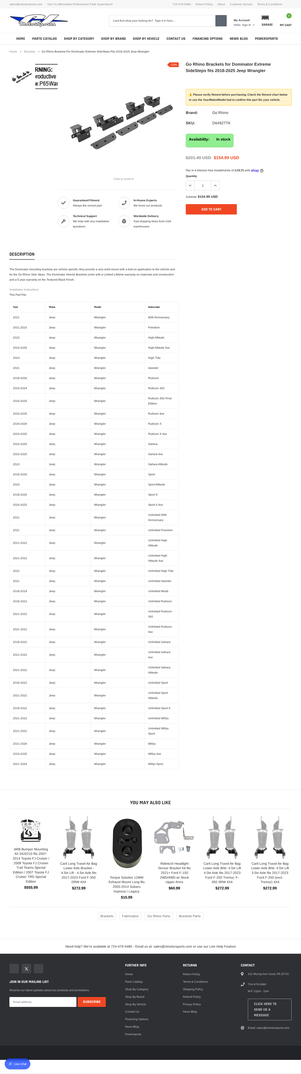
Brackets (29, 51)
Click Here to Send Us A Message (265, 1009)
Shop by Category (79, 38)
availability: (199, 139)
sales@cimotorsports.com (25, 4)
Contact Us (176, 38)
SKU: (190, 123)
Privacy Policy (192, 1004)
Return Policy (204, 4)
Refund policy (192, 996)
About (221, 4)
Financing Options (208, 38)
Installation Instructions (24, 289)
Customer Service (241, 4)
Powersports (266, 38)
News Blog (239, 38)
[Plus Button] (215, 185)
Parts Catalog (44, 38)
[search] (221, 20)
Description (22, 254)
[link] (22, 76)
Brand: (192, 113)
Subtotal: (191, 196)
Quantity (191, 176)
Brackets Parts (190, 916)
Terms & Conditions (269, 4)
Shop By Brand (113, 38)
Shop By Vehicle (146, 38)
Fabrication (130, 916)
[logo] (38, 20)
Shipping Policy (193, 989)
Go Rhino (220, 113)
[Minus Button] (190, 185)
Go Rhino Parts (158, 916)
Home (20, 38)
